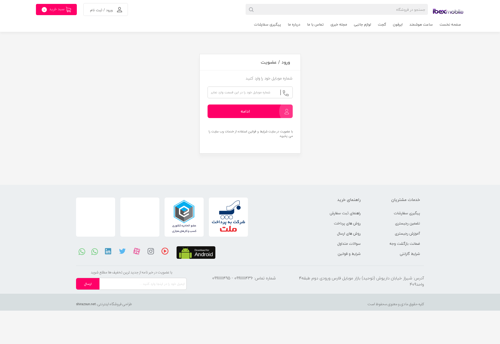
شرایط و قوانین (349, 253)
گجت (382, 24)
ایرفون (398, 24)
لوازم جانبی (362, 24)
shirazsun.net (86, 304)
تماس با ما (315, 24)
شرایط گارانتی (410, 253)
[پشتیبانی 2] (94, 251)
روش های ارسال (349, 233)
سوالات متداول (349, 243)
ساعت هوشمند (421, 24)
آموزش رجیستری (407, 233)
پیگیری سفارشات (267, 24)
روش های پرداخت (347, 223)
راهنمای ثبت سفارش (345, 213)
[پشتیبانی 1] (81, 251)
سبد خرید (54, 9)
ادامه (245, 111)
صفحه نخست (450, 24)
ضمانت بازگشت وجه (405, 243)
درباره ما (294, 24)
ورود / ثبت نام (102, 10)
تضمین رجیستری (407, 223)
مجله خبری (338, 24)
